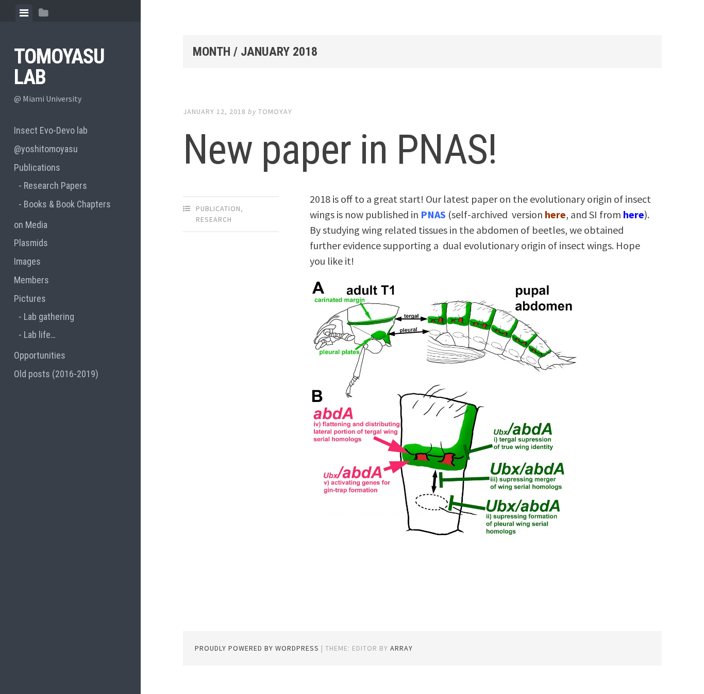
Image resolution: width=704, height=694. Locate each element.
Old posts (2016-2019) (56, 373)
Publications (37, 167)
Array (401, 648)
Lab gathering (49, 316)
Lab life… (40, 334)
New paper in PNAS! (340, 149)
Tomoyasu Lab (59, 66)
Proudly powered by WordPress (257, 648)
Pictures (30, 298)
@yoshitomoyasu (46, 148)
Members (31, 280)
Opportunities (39, 355)
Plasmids (31, 242)
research (214, 219)
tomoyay (275, 111)
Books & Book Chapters (67, 204)
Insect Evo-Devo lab (51, 130)
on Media (30, 224)
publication (218, 208)
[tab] (23, 13)
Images (27, 261)
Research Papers (55, 185)
